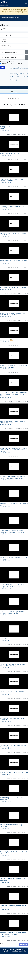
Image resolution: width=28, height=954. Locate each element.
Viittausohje (13, 80)
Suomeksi (3, 17)
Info (4, 949)
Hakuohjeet (11, 949)
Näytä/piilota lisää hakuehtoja (19, 68)
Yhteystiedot (5, 951)
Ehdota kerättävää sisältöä (19, 951)
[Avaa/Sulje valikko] (26, 3)
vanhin (20, 64)
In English (17, 17)
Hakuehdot (14, 92)
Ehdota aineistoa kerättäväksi (19, 77)
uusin (13, 64)
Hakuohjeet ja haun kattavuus (19, 74)
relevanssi (4, 64)
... (26, 52)
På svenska (10, 17)
